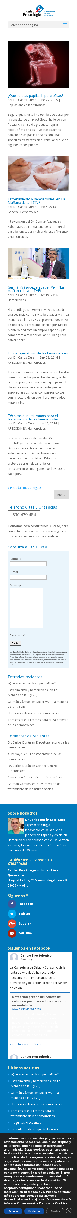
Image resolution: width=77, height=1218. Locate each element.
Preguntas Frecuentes (26, 1122)
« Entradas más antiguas (25, 488)
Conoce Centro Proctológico (43, 777)
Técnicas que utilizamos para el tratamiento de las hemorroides (33, 417)
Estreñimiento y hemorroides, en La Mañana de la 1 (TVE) (36, 201)
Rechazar (34, 1211)
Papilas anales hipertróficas (27, 105)
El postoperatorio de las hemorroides (38, 353)
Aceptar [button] (13, 1211)
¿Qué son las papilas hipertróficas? (35, 95)
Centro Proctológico (36, 955)
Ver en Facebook (19, 1044)
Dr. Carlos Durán (24, 100)
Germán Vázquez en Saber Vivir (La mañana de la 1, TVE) (36, 289)
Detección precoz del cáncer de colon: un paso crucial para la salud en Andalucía (39, 1001)
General (13, 212)
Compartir (39, 1044)
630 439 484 (24, 515)
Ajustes (55, 1211)
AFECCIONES (17, 362)
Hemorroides (29, 212)
